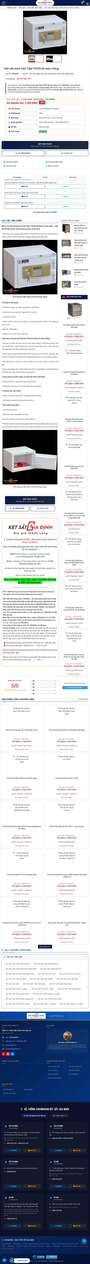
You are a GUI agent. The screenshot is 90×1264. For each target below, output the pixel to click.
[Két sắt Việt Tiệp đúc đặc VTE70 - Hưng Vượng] (67, 812)
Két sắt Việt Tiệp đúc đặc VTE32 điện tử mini (22, 730)
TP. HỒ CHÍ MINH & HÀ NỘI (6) (34, 1116)
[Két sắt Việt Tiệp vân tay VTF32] (67, 763)
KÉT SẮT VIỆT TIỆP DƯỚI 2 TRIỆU (50, 999)
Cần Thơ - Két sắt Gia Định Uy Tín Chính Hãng (36, 1243)
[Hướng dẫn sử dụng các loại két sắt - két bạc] (66, 228)
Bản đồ (25, 186)
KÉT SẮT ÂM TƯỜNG (9, 1093)
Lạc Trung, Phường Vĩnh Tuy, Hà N (30, 575)
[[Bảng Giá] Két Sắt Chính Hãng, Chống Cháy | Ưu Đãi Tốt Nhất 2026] (45, 3)
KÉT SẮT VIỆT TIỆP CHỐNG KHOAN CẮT (20, 999)
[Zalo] (12, 1054)
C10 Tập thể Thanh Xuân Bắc (14, 568)
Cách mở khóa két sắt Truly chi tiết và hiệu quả (81, 257)
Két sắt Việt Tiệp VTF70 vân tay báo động (22, 874)
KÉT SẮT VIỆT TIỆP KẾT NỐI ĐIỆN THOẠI (20, 974)
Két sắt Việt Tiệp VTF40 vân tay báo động (22, 778)
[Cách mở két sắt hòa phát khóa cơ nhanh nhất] (66, 243)
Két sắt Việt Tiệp (14, 334)
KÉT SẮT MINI (34, 74)
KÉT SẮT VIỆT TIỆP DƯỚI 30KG (34, 984)
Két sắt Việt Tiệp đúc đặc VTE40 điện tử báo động (67, 730)
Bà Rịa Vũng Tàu (6, 1243)
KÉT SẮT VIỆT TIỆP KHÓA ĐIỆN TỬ (18, 964)
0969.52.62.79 (57, 1179)
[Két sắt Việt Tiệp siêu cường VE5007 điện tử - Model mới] (67, 908)
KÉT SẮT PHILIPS (74, 1070)
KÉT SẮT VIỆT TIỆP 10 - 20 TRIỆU (71, 1004)
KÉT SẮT (22, 8)
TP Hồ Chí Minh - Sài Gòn (70, 1246)
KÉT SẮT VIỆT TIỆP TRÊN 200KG (69, 989)
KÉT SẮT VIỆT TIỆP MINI (46, 974)
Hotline (66, 186)
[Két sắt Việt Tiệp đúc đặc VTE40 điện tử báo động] (67, 715)
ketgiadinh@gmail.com (13, 1049)
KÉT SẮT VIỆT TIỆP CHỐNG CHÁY (17, 994)
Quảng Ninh (56, 1246)
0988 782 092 (57, 1210)
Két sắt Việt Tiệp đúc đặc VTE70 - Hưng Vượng (67, 826)
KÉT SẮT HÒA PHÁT (75, 1067)
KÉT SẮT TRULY (53, 1070)
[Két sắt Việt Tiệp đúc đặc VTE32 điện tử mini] (22, 715)
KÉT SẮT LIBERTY (53, 1074)
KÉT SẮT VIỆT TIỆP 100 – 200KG (42, 989)
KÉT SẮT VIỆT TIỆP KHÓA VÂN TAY (46, 964)
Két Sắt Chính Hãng (54, 1078)
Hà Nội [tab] (45, 177)
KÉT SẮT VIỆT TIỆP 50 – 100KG (16, 989)
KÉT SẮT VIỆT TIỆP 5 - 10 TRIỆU (45, 1004)
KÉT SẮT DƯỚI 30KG (49, 74)
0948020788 (11, 1172)
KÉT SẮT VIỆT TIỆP (35, 8)
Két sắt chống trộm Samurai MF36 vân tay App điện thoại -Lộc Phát (74, 657)
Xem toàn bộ (45, 947)
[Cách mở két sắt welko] (66, 284)
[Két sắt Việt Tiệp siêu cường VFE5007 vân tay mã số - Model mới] (22, 908)
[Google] (8, 1054)
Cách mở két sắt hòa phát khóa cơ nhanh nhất (80, 242)
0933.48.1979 (12, 1143)
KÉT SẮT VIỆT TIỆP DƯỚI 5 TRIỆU (17, 1004)
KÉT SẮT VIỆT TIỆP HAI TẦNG (70, 974)
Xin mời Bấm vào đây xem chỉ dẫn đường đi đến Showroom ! (30, 581)
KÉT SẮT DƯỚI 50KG (66, 74)
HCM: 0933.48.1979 (46, 122)
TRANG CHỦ (11, 8)
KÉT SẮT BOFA (73, 1074)
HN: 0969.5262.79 (62, 122)
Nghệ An (48, 1246)
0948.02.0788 (57, 1138)
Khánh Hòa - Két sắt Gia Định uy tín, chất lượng (29, 1246)
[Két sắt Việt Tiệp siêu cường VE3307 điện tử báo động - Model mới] (67, 860)
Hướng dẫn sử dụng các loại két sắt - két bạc (80, 227)
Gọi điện (14, 1150)
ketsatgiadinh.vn (10, 1045)
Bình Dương (16, 1243)
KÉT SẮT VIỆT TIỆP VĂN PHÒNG (41, 979)
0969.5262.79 (12, 1219)
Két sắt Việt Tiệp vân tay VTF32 (66, 778)
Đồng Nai (83, 1243)
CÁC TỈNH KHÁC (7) (60, 1116)
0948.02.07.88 (23, 1143)
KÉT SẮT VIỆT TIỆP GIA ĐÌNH (16, 979)
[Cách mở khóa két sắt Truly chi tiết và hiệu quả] (66, 256)
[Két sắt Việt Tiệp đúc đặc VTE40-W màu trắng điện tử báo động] (22, 812)
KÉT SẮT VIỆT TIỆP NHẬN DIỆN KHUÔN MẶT (21, 969)
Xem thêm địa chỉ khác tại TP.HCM (45, 212)
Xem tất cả (83, 699)
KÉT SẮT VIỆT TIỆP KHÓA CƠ (51, 969)
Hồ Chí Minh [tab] (17, 177)
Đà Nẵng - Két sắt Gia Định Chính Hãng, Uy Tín (65, 1243)
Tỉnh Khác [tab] (72, 177)
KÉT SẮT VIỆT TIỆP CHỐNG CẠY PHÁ (46, 994)
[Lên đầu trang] (84, 1240)
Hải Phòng (11, 1246)
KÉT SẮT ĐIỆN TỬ (8, 1089)
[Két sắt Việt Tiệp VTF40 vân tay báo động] (22, 763)
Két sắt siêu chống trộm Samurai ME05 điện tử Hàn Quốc (74, 563)
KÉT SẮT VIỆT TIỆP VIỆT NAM (67, 979)
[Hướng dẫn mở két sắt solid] (66, 273)
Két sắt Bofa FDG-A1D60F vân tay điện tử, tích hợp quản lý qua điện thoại (74, 515)
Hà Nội (9, 561)
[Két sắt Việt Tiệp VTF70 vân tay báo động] (22, 860)
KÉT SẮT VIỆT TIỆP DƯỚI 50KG (60, 984)
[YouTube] (3, 1054)
